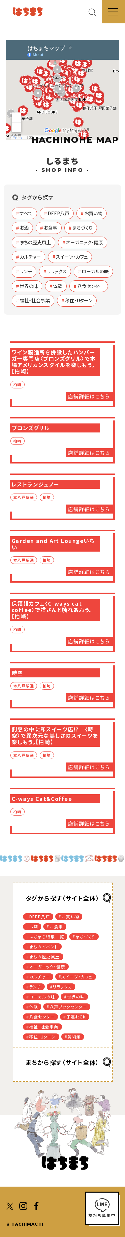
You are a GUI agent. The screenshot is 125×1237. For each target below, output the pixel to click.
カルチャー (30, 256)
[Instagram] (23, 1205)
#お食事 (55, 926)
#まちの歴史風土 (43, 956)
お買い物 (93, 213)
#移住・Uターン (41, 1036)
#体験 (32, 1006)
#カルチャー (38, 976)
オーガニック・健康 (84, 242)
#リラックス (61, 986)
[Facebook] (36, 1205)
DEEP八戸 (58, 213)
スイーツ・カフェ (72, 256)
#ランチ (33, 986)
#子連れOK (74, 1016)
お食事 (50, 227)
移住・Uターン (78, 300)
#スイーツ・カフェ (76, 976)
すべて (26, 213)
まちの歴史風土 (35, 242)
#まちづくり (84, 936)
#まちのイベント (42, 946)
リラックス (57, 271)
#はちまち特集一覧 (45, 936)
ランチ (26, 271)
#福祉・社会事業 (42, 1026)
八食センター (90, 286)
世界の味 (29, 286)
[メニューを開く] (113, 11)
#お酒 (32, 926)
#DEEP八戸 (38, 916)
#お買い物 (69, 916)
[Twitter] (10, 1205)
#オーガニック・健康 (45, 966)
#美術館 (73, 1036)
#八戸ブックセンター (67, 1006)
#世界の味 (74, 996)
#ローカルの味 (40, 996)
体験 (57, 286)
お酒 (24, 227)
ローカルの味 (95, 271)
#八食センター (40, 1016)
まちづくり (82, 227)
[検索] (95, 12)
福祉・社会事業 (35, 300)
